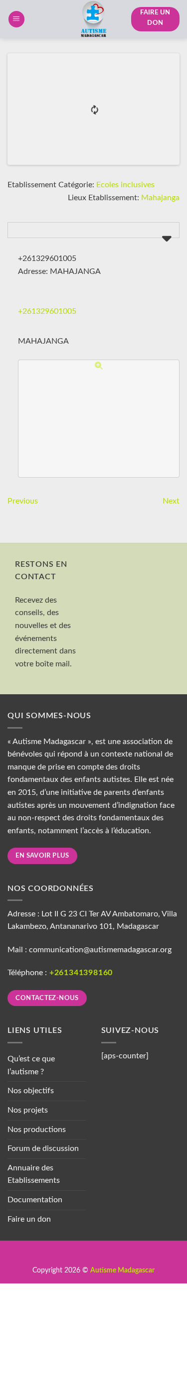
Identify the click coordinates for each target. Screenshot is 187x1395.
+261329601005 (47, 311)
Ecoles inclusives (125, 185)
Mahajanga (160, 198)
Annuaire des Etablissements (33, 1174)
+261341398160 (81, 973)
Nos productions (36, 1130)
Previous (22, 501)
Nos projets (27, 1110)
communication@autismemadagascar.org (100, 950)
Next (171, 501)
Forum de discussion (43, 1148)
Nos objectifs (30, 1091)
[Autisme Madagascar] (94, 19)
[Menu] (16, 19)
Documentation (34, 1200)
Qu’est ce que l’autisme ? (31, 1065)
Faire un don (29, 1219)
